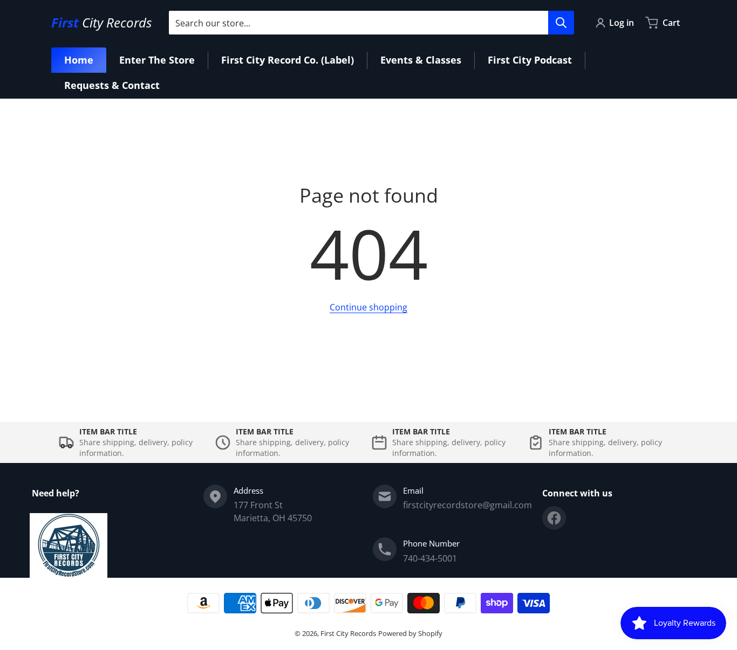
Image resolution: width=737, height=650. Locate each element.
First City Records (348, 633)
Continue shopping (368, 307)
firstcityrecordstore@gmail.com (467, 505)
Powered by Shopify (410, 633)
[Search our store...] (561, 22)
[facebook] (554, 518)
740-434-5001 (430, 558)
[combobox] (371, 22)
